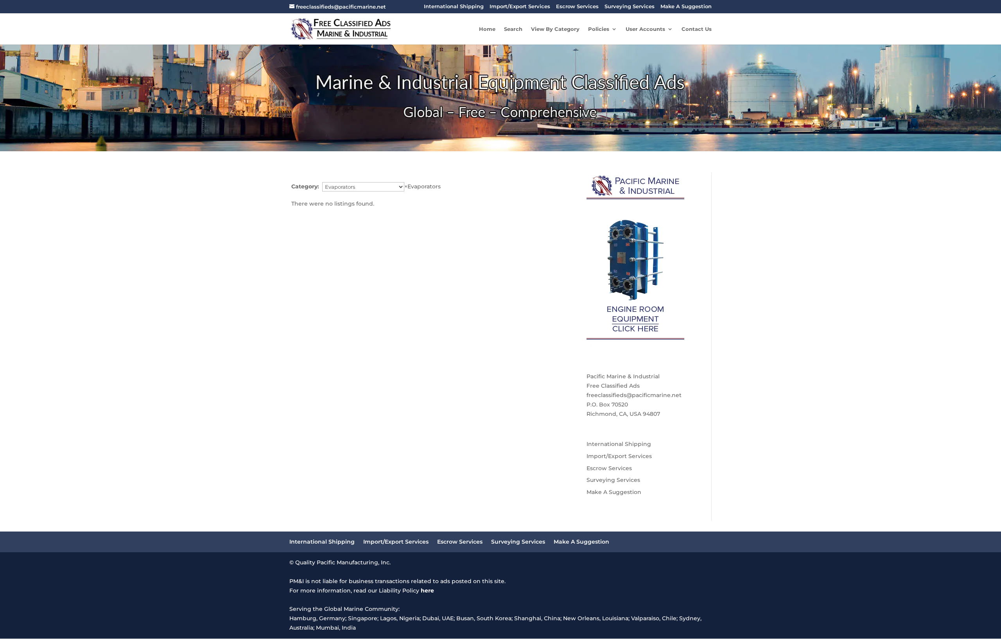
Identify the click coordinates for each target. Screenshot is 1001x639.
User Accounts (645, 29)
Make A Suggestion (686, 6)
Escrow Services (577, 6)
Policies (598, 29)
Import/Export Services (520, 6)
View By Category (555, 29)
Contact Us (697, 29)
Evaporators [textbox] (422, 186)
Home (487, 29)
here (427, 590)
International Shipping (454, 6)
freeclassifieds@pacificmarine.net (634, 395)
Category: (305, 186)
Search (513, 29)
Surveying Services (630, 6)
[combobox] (422, 186)
